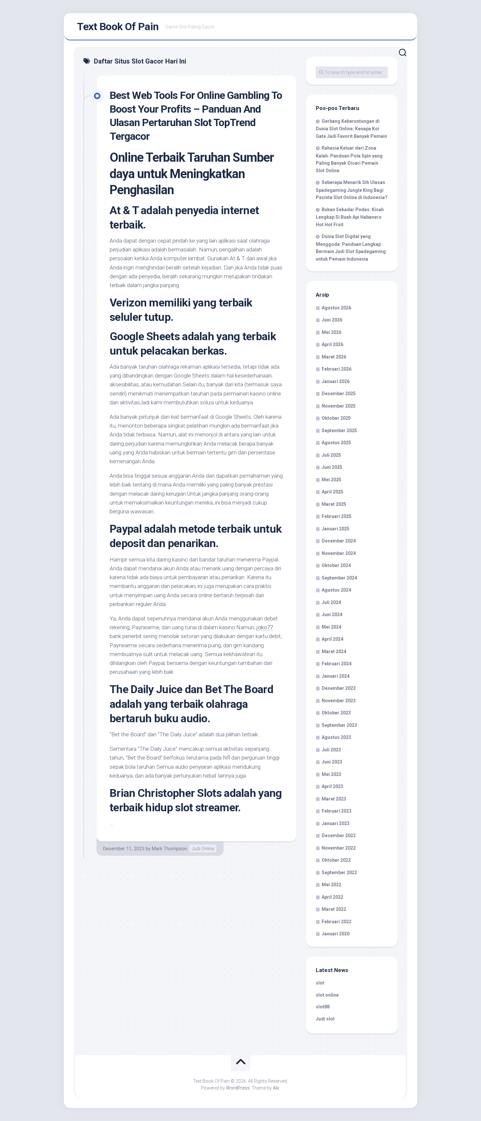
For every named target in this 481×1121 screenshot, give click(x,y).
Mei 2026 (331, 332)
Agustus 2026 (336, 307)
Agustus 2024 (336, 590)
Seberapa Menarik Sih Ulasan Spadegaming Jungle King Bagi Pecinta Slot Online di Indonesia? (351, 190)
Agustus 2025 (336, 442)
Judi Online (203, 848)
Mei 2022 (331, 884)
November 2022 (339, 848)
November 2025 (339, 406)
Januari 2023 (335, 823)
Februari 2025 (336, 516)
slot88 (323, 1006)
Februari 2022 (336, 921)
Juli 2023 (331, 749)
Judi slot (325, 1018)
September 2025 (339, 430)
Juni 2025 (332, 467)
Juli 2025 (331, 455)
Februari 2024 (336, 663)
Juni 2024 (332, 614)
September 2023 (339, 725)
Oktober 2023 (336, 712)
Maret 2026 (334, 356)
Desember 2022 (339, 835)
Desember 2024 (339, 540)
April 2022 (332, 897)
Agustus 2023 (336, 737)
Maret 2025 (334, 504)
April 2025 (332, 491)
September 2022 (339, 872)
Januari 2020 (335, 933)
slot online (327, 995)
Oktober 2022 (336, 860)
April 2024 (332, 639)
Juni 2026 (332, 319)
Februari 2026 (336, 369)
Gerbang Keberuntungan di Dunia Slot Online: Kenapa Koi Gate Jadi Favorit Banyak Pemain (351, 129)
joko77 (265, 627)
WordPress (238, 1088)
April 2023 (332, 786)
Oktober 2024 (336, 565)
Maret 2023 (334, 798)
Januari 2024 (335, 676)
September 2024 (339, 577)
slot (320, 982)
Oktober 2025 (336, 418)
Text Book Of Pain (118, 26)
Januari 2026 (335, 381)
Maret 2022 (334, 909)
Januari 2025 (335, 528)
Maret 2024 (334, 651)
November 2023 (339, 700)
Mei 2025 (331, 479)
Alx (276, 1088)
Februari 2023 (336, 811)
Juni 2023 (332, 761)
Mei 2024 (331, 627)
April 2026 (332, 344)
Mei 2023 (331, 774)
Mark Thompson (169, 849)
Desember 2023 (339, 688)
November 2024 (339, 553)
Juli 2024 (331, 602)
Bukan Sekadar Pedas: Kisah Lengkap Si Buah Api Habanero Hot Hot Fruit (350, 217)
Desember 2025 (339, 393)
